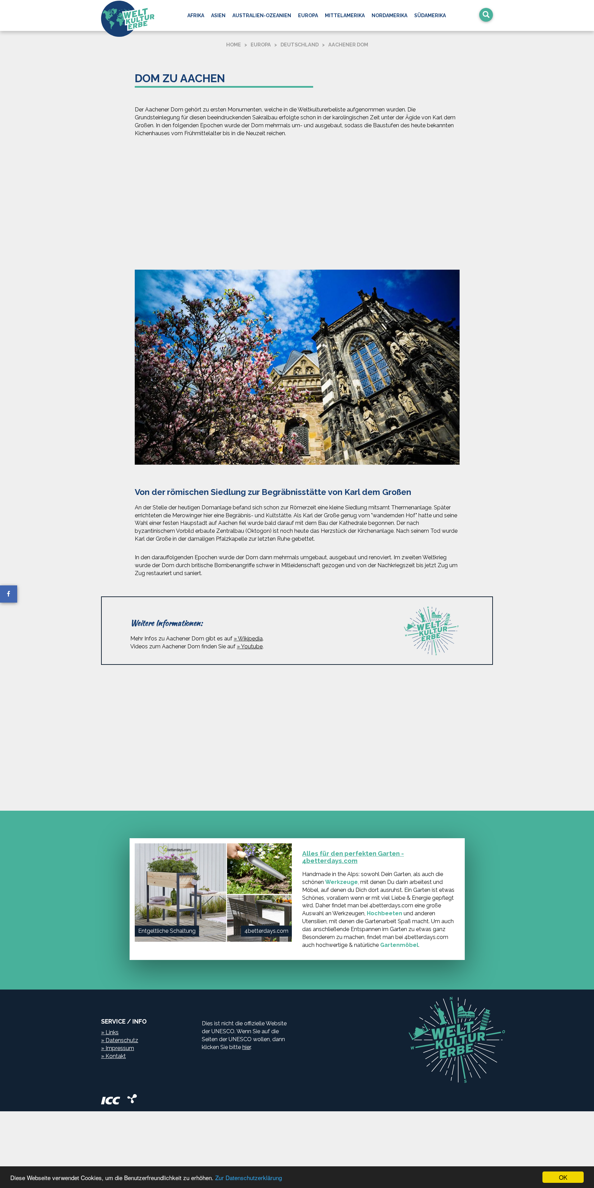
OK (563, 1177)
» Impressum (117, 1048)
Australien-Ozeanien (261, 15)
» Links (110, 1032)
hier (246, 1047)
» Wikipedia (248, 638)
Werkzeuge (341, 882)
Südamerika (430, 15)
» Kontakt (113, 1056)
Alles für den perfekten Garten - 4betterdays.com (353, 857)
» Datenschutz (119, 1040)
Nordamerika (389, 15)
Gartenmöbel (399, 945)
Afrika (195, 15)
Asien (218, 15)
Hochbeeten (384, 913)
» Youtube (250, 646)
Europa (308, 15)
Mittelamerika (345, 15)
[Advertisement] (297, 205)
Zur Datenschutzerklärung (248, 1177)
